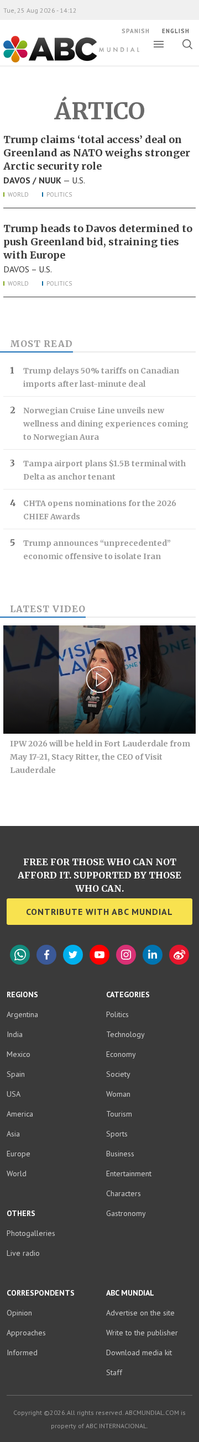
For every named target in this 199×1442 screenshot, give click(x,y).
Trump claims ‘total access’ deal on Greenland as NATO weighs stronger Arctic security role (96, 152)
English (176, 31)
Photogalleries (31, 1233)
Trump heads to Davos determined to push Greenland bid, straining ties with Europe (97, 241)
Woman (118, 1094)
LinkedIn (153, 955)
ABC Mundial (58, 61)
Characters (123, 1193)
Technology (125, 1034)
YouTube (99, 955)
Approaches (26, 1333)
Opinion (19, 1313)
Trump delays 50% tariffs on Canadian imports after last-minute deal (101, 377)
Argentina (22, 1014)
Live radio (23, 1253)
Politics (59, 194)
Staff (114, 1372)
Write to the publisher (142, 1333)
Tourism (119, 1114)
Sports (117, 1134)
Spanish (136, 31)
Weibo (179, 955)
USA (13, 1094)
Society (118, 1074)
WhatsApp (20, 955)
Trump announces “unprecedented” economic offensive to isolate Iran (97, 549)
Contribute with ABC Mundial (99, 911)
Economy (121, 1054)
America (20, 1114)
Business (120, 1154)
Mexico (18, 1054)
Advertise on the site (140, 1313)
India (15, 1034)
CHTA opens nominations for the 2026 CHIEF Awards (99, 510)
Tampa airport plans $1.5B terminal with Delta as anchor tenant (104, 470)
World (18, 194)
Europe (18, 1154)
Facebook (46, 955)
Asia (13, 1134)
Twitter (73, 955)
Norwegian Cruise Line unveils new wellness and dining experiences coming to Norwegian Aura (105, 424)
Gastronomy (126, 1213)
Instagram (126, 955)
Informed (22, 1352)
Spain (16, 1074)
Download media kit (139, 1352)
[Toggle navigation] (158, 44)
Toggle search (187, 44)
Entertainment (128, 1173)
